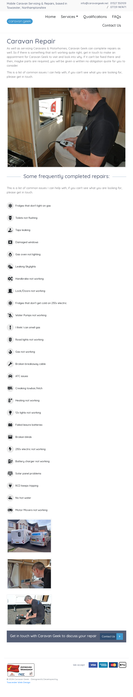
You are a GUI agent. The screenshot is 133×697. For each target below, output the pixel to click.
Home (50, 16)
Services (68, 16)
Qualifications (95, 16)
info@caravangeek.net (94, 3)
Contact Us (111, 25)
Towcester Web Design (18, 682)
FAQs (116, 16)
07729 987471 (118, 7)
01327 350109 (118, 3)
